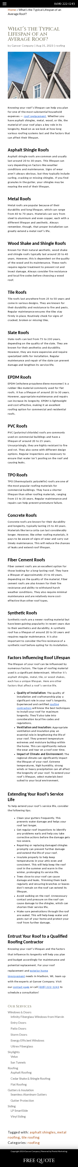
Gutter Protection (22, 1100)
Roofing (13, 1068)
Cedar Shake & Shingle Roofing (30, 1078)
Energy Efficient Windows (27, 1040)
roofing (60, 45)
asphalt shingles (43, 1132)
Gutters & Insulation (21, 1090)
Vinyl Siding (18, 1116)
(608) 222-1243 (64, 4)
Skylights (14, 1052)
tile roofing (31, 1137)
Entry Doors (18, 1022)
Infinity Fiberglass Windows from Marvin (37, 1016)
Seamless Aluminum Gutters (29, 1094)
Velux (14, 1056)
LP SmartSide (19, 1110)
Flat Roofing (19, 1084)
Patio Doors (18, 1028)
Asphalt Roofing (21, 1072)
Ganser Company (23, 45)
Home (12, 9)
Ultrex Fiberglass (22, 1046)
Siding (12, 1106)
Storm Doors (19, 1034)
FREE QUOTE (39, 1160)
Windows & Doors (19, 1012)
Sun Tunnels (18, 1062)
